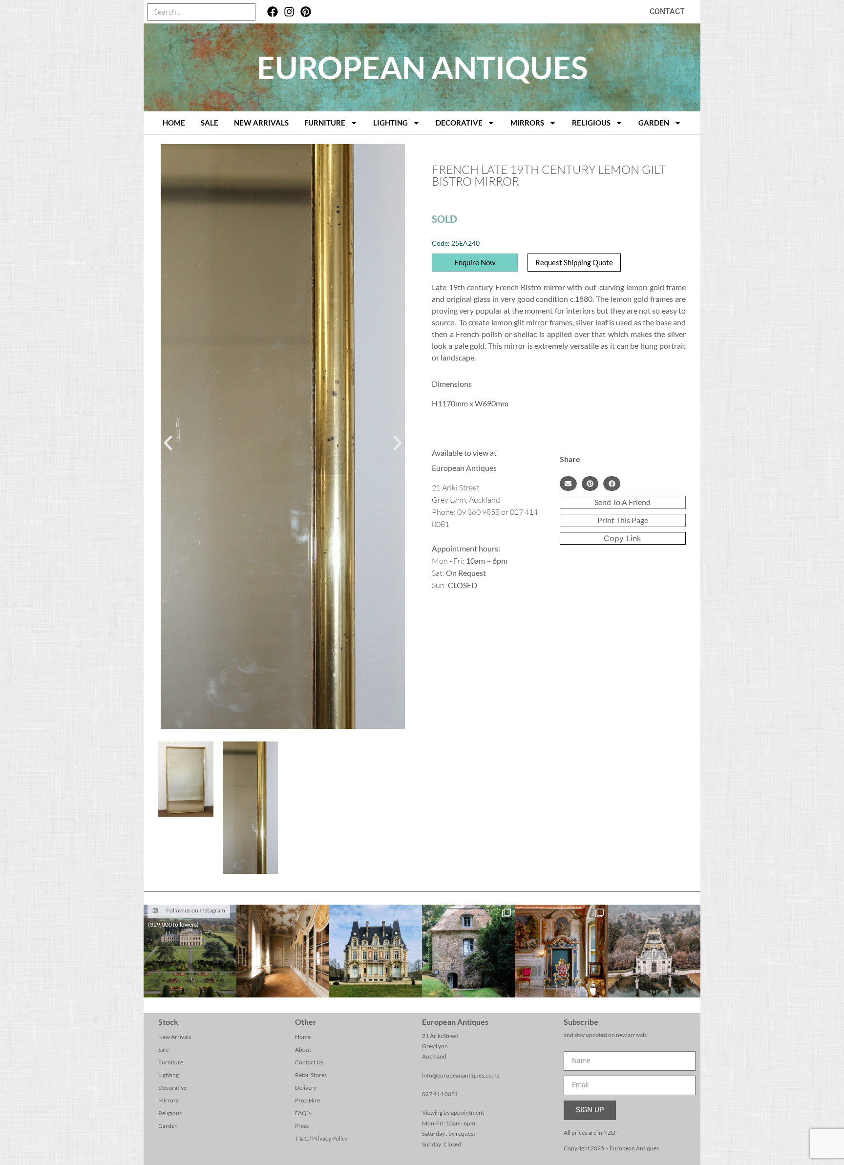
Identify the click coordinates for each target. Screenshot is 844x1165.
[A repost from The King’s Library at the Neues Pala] (282, 951)
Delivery (305, 1087)
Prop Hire (307, 1100)
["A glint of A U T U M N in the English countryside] (190, 951)
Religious (591, 122)
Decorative (459, 122)
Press (302, 1125)
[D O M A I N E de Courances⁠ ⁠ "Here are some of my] (468, 951)
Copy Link (622, 538)
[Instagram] (289, 12)
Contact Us (309, 1062)
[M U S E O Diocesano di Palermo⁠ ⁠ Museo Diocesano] (561, 951)
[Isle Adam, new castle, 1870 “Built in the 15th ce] (375, 951)
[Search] (246, 12)
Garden (653, 122)
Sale (209, 122)
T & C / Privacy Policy (321, 1138)
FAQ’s (303, 1113)
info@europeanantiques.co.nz (461, 1075)
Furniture (324, 122)
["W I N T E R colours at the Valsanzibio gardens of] (654, 951)
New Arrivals (261, 122)
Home (303, 1036)
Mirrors (527, 122)
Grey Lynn (435, 1046)
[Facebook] (272, 12)
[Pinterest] (305, 12)
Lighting (390, 122)
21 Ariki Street (440, 1035)
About (303, 1049)
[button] (168, 443)
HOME (174, 122)
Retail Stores (311, 1075)
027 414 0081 (440, 1094)
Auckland (434, 1056)
